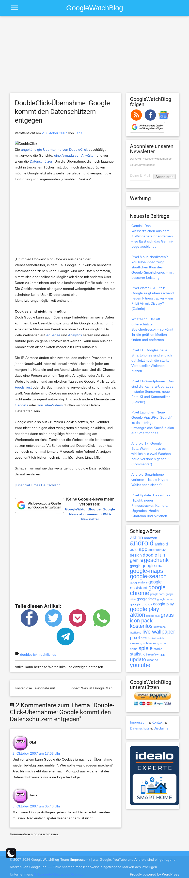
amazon (150, 538)
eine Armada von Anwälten (74, 155)
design (136, 555)
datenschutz (157, 550)
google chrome (148, 590)
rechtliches (47, 654)
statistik (137, 654)
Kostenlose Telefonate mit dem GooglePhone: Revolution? (60, 688)
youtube (140, 665)
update (138, 659)
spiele (146, 648)
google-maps (146, 571)
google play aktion (144, 612)
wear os (152, 660)
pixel (135, 637)
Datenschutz (139, 728)
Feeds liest (23, 387)
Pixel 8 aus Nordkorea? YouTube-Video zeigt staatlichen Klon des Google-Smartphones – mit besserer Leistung (152, 267)
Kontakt (157, 722)
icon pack (141, 620)
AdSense (53, 335)
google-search (148, 576)
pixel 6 (145, 638)
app (143, 549)
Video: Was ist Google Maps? (93, 688)
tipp (162, 654)
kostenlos (141, 626)
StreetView (152, 654)
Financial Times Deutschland (38, 485)
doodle (150, 555)
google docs (157, 594)
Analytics (75, 335)
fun (161, 555)
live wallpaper (158, 632)
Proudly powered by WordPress (154, 874)
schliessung (151, 643)
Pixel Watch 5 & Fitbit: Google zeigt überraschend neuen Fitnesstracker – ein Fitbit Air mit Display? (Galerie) (152, 298)
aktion (136, 537)
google (135, 566)
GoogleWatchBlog (94, 8)
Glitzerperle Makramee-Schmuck (59, 874)
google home (165, 599)
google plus (153, 615)
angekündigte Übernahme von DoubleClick (54, 149)
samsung (136, 643)
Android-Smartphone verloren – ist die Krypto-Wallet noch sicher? (150, 479)
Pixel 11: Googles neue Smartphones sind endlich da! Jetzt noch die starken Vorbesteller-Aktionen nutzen (151, 360)
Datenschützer (41, 161)
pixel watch (157, 638)
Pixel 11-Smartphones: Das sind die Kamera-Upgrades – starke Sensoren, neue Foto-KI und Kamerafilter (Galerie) (152, 391)
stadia (158, 649)
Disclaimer (162, 728)
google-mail (153, 565)
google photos (141, 604)
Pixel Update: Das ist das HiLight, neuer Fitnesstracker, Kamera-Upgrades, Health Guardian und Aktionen (150, 505)
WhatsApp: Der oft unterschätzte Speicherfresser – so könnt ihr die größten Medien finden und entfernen (152, 329)
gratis (167, 615)
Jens (78, 133)
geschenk (156, 560)
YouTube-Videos (50, 405)
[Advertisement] (94, 56)
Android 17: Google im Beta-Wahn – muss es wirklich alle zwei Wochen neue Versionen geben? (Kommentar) (151, 453)
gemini (136, 560)
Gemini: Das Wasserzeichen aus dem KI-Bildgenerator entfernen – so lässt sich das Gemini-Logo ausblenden (152, 236)
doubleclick (28, 654)
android (142, 543)
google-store (138, 582)
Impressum (138, 722)
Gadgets (21, 405)
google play (163, 604)
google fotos (146, 599)
